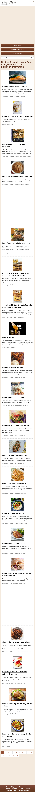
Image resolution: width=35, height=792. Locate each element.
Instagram (27, 787)
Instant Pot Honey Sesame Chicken (15, 455)
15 (13, 755)
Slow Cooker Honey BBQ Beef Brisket (16, 642)
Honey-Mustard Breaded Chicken (14, 543)
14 (10, 755)
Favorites (15, 788)
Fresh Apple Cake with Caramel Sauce (16, 243)
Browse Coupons (24, 790)
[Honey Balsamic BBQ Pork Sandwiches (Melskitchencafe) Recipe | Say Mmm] (17, 564)
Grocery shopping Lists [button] (17, 49)
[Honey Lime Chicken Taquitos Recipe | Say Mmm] (17, 388)
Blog (12, 787)
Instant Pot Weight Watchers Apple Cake (17, 176)
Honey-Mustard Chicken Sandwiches (15, 425)
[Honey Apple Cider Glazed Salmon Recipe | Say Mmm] (17, 77)
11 (31, 752)
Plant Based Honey (9, 337)
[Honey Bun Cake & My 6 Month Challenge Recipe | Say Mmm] (17, 107)
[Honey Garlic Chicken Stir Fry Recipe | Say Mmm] (17, 504)
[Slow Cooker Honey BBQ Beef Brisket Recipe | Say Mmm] (17, 633)
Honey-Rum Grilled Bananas (12, 367)
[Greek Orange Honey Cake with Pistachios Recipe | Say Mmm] (17, 135)
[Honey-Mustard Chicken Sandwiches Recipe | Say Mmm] (17, 416)
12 (3, 755)
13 (6, 755)
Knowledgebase (11, 790)
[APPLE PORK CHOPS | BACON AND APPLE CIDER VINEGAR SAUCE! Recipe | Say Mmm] (17, 264)
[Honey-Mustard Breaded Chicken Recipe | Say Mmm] (17, 534)
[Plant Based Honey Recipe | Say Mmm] (17, 328)
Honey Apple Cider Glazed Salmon (14, 86)
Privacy (28, 788)
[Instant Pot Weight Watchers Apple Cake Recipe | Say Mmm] (17, 167)
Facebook (19, 787)
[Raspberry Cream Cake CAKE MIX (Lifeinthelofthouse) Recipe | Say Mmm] (17, 662)
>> (17, 755)
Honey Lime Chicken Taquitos (13, 397)
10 (28, 752)
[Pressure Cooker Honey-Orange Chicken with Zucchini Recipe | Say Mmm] (17, 725)
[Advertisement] (17, 24)
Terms (21, 788)
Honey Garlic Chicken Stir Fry (13, 513)
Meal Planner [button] (17, 45)
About (7, 787)
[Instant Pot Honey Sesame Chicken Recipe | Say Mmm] (17, 446)
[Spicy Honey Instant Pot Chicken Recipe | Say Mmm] (17, 474)
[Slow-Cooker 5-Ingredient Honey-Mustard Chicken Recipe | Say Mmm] (17, 694)
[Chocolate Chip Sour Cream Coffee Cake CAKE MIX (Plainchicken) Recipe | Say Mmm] (17, 296)
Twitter (8, 788)
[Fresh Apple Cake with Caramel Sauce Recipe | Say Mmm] (17, 234)
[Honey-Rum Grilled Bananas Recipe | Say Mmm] (17, 358)
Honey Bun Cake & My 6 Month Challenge (17, 116)
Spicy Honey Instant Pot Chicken (14, 483)
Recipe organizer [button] (17, 53)
